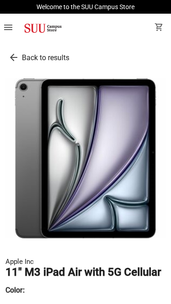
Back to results (45, 57)
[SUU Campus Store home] (43, 28)
